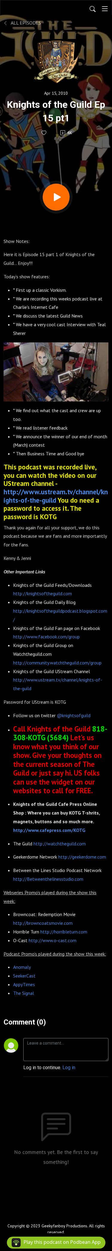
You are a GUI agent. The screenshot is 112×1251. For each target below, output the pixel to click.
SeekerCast (24, 976)
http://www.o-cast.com (52, 940)
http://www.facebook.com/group (46, 637)
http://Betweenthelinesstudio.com (48, 879)
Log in (68, 1067)
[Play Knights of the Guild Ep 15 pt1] (56, 197)
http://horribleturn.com (63, 932)
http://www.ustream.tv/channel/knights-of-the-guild (56, 495)
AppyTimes (24, 984)
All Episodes (25, 23)
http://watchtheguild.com (59, 844)
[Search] (92, 9)
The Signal (23, 993)
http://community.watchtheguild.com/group (57, 663)
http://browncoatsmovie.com (43, 923)
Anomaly (22, 967)
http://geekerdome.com (82, 857)
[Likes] (44, 133)
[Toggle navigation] (105, 8)
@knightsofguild (73, 715)
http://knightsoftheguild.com (42, 593)
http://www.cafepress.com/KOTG (49, 830)
